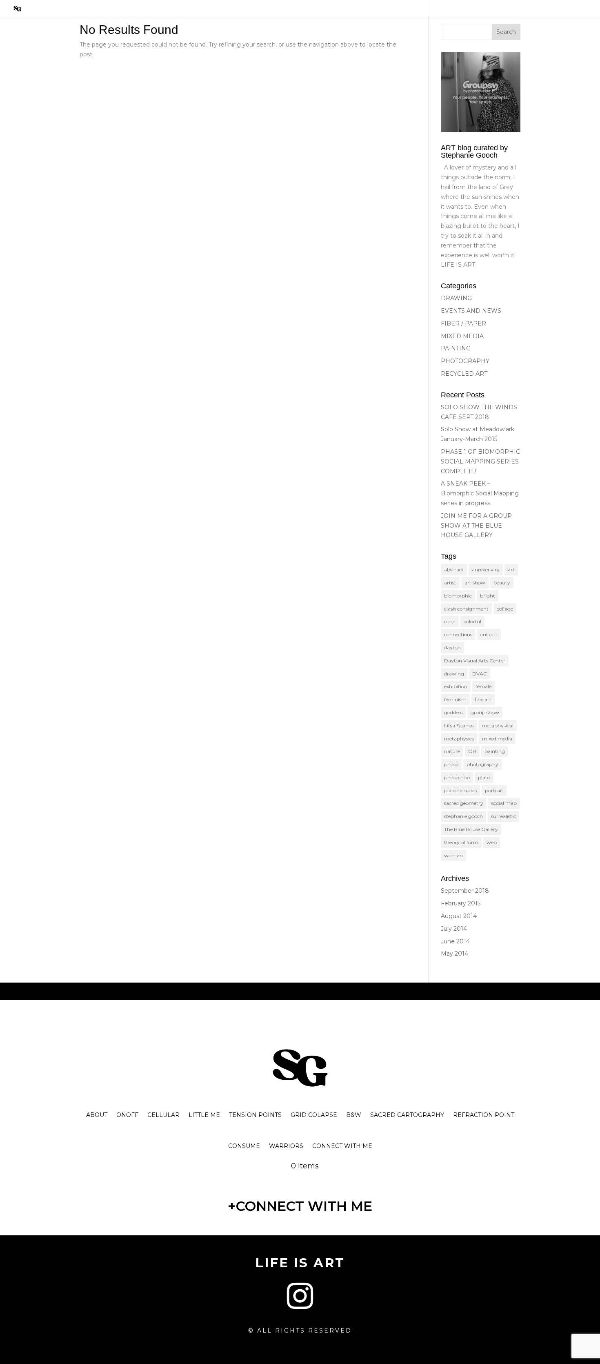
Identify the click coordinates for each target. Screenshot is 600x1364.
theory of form (461, 842)
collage (505, 609)
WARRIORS (286, 1146)
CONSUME (244, 1146)
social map (504, 803)
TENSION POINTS (255, 1115)
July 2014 (454, 928)
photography (482, 764)
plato (484, 777)
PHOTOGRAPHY (465, 361)
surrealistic (503, 816)
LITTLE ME (204, 1115)
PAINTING (456, 348)
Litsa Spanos (458, 725)
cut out (489, 634)
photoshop (457, 777)
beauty (501, 582)
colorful (472, 621)
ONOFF (127, 1115)
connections (458, 634)
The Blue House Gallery (471, 829)
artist (450, 582)
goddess (453, 712)
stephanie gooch (463, 816)
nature (452, 751)
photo (451, 764)
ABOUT (96, 1115)
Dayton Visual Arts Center (474, 660)
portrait (494, 790)
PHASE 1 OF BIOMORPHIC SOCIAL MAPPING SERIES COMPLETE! (480, 461)
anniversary (486, 569)
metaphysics (459, 738)
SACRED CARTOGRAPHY (407, 1115)
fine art (483, 699)
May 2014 (454, 953)
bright (487, 596)
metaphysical (497, 725)
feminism (455, 699)
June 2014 (455, 941)
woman (453, 855)
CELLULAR (163, 1115)
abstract (454, 569)
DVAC (479, 674)
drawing (454, 674)
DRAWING (456, 298)
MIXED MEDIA (462, 336)
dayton (452, 647)
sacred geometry (463, 803)
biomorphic (458, 596)
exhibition (455, 686)
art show (474, 582)
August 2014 (459, 916)
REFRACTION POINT (483, 1115)
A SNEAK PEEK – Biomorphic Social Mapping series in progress (480, 493)
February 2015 (460, 903)
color (450, 621)
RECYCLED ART (464, 373)
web (492, 842)
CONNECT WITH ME (342, 1146)
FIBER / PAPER (463, 323)
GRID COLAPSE (314, 1115)
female (483, 686)
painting (494, 751)
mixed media (497, 738)
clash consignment (466, 609)
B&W (353, 1115)
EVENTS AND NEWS (471, 310)
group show (485, 712)
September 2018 (465, 890)
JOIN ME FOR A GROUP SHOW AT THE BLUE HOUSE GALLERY (476, 525)
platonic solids (460, 790)
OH (472, 751)
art (511, 569)
